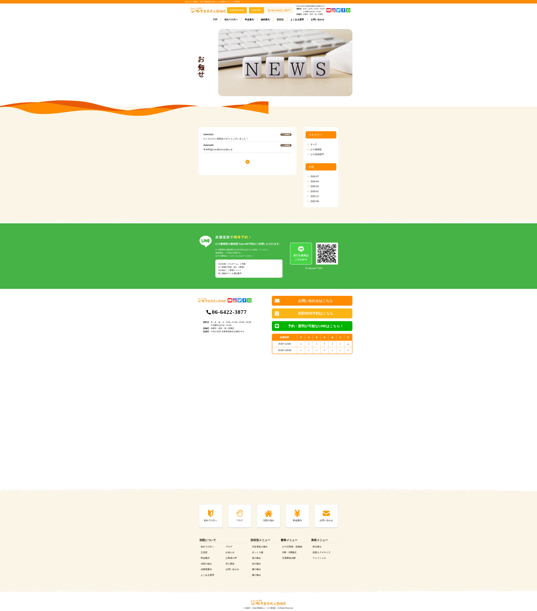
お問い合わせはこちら (315, 301)
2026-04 (314, 181)
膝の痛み (256, 575)
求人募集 (230, 564)
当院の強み (206, 564)
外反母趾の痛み (260, 546)
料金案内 (249, 19)
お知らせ (230, 552)
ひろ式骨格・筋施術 (292, 546)
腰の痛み (256, 569)
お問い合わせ (317, 19)
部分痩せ (317, 546)
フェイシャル (319, 558)
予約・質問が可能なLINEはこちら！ (315, 326)
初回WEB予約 (237, 10)
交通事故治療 (289, 558)
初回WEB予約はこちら (315, 313)
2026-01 (314, 191)
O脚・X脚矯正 (289, 552)
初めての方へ (231, 19)
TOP (215, 19)
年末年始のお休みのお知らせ (218, 149)
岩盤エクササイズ (321, 552)
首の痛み (256, 564)
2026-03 (314, 186)
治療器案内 (206, 569)
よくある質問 (297, 19)
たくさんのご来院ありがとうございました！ (225, 139)
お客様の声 (231, 558)
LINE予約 (256, 10)
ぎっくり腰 (257, 552)
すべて (313, 144)
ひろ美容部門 (317, 154)
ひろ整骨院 (316, 149)
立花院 (204, 552)
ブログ (229, 546)
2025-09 (314, 201)
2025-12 (314, 196)
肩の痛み (256, 558)
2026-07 (314, 176)
